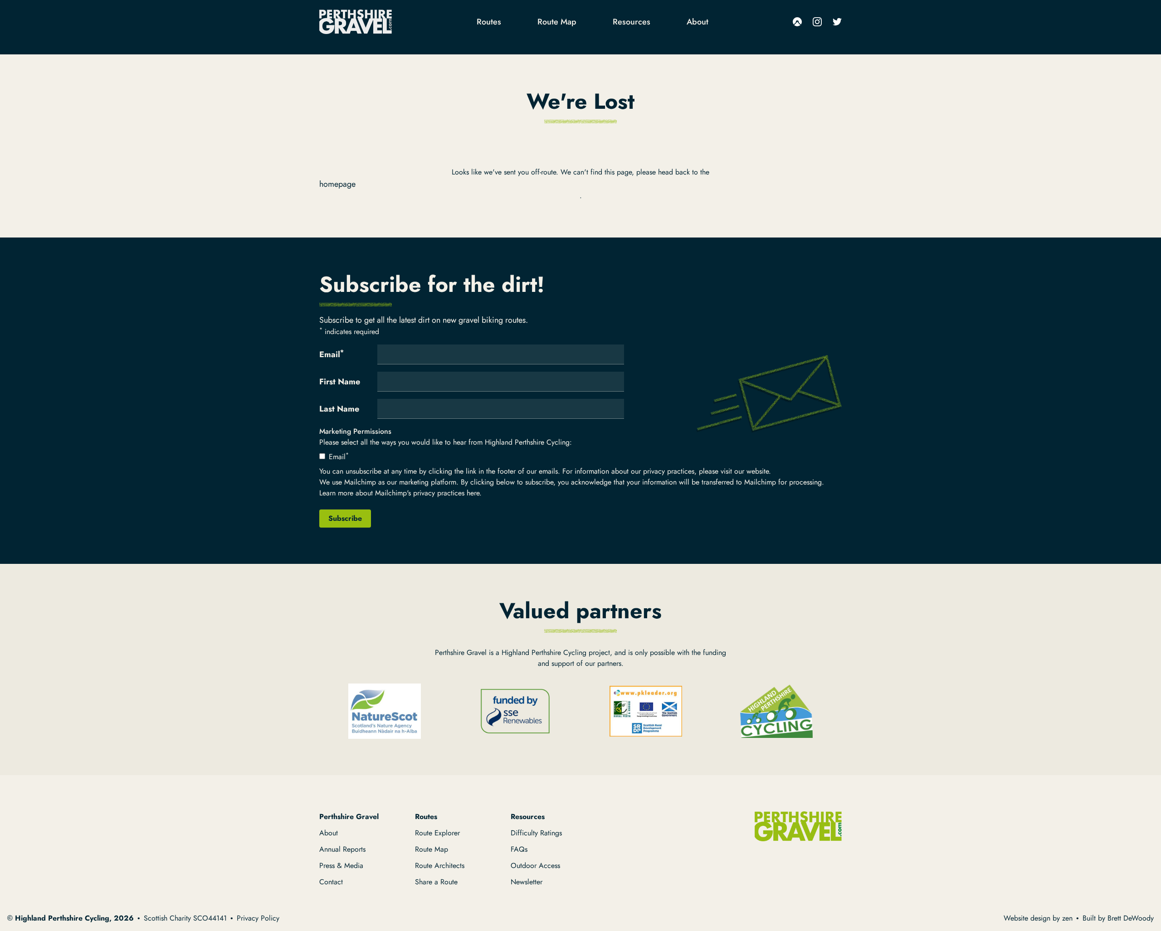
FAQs (519, 849)
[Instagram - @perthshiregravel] (817, 22)
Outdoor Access (535, 865)
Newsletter (526, 882)
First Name (339, 382)
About (697, 22)
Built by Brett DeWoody (1118, 918)
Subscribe (345, 518)
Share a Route (436, 882)
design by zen (1051, 918)
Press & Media (341, 865)
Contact (331, 882)
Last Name (339, 409)
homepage (337, 184)
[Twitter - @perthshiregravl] (837, 22)
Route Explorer (437, 833)
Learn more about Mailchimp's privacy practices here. (400, 493)
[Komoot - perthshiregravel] (797, 22)
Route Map (556, 22)
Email (331, 354)
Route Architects (439, 865)
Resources (631, 22)
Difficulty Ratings (536, 833)
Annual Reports (342, 849)
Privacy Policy (258, 918)
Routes (489, 22)
